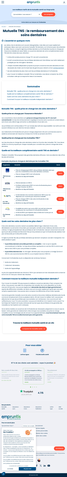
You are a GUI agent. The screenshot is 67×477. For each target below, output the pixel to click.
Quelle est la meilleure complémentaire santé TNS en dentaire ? (30, 94)
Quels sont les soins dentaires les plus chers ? (23, 97)
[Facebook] (37, 466)
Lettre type (51, 408)
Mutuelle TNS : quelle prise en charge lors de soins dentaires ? (29, 91)
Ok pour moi (27, 469)
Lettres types (24, 354)
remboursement (58, 68)
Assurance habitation (39, 408)
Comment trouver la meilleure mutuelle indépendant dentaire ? (30, 99)
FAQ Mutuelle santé (42, 354)
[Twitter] (41, 466)
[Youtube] (49, 466)
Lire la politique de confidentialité (11, 463)
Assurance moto (27, 408)
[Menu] (2, 2)
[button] (3, 474)
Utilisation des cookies (41, 433)
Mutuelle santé (4, 408)
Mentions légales (40, 428)
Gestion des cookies (41, 436)
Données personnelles (41, 431)
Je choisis (10, 469)
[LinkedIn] (45, 466)
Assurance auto (15, 408)
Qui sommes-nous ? (7, 426)
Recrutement (39, 426)
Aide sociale (61, 408)
